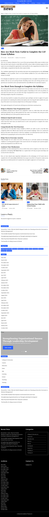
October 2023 (4, 310)
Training (38, 3)
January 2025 (4, 282)
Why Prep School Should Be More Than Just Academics (14, 238)
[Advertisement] (11, 414)
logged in (9, 218)
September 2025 (5, 270)
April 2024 (3, 300)
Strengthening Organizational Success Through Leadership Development (19, 236)
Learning (23, 3)
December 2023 (5, 305)
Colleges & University (9, 3)
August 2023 (4, 315)
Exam (28, 3)
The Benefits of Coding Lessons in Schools (11, 241)
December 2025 (5, 262)
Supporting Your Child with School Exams (36, 205)
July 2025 (3, 272)
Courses (14, 248)
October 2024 (4, 290)
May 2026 (3, 257)
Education (17, 3)
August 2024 (4, 295)
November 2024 (5, 287)
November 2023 (5, 308)
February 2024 (4, 303)
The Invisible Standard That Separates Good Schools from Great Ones (18, 233)
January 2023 (4, 325)
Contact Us (29, 464)
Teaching (33, 3)
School (43, 3)
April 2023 (3, 320)
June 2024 (3, 297)
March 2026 (4, 260)
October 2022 (4, 328)
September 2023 (5, 313)
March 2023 (4, 323)
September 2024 (5, 292)
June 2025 (3, 275)
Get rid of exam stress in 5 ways (10, 205)
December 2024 (5, 285)
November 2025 (5, 265)
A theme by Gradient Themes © (24, 514)
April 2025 (3, 277)
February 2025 (4, 280)
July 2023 (3, 318)
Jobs (30, 248)
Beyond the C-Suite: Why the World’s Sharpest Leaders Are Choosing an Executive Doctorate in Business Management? (12, 434)
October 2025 (4, 267)
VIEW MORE (8, 347)
